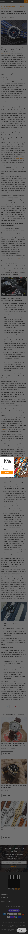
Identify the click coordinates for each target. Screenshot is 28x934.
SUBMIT (7, 472)
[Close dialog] (27, 458)
